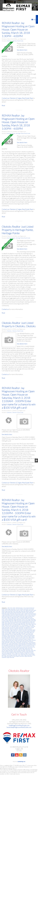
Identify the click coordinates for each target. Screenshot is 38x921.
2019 (11, 608)
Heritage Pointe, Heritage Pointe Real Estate (18, 133)
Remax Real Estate (22, 643)
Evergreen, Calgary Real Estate (19, 624)
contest (6, 619)
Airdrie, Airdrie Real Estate (10, 610)
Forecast (3, 626)
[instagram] (25, 755)
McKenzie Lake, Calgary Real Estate (19, 633)
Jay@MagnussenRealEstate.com (19, 725)
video (19, 655)
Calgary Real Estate (6, 614)
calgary (22, 613)
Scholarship (4, 649)
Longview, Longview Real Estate (28, 631)
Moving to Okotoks (19, 635)
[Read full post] (9, 48)
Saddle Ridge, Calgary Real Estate (25, 648)
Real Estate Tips (5, 643)
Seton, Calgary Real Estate (12, 649)
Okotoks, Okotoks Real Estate (15, 41)
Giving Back (27, 626)
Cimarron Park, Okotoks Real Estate (9, 618)
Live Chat (20, 631)
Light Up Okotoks (13, 631)
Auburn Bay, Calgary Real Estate (19, 611)
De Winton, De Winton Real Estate (24, 620)
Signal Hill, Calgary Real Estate (24, 649)
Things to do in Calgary (29, 652)
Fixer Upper (31, 625)
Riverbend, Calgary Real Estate (20, 644)
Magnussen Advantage (6, 632)
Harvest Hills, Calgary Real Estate (16, 627)
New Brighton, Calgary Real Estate (8, 636)
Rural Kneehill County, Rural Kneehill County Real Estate (16, 647)
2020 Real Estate (19, 608)
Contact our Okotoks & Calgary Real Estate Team (17, 98)
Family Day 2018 (15, 625)
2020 (14, 608)
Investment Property (28, 628)
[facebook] (13, 755)
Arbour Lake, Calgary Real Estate (26, 610)
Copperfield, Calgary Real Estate (14, 619)
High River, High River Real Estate (16, 628)
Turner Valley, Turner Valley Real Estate (20, 654)
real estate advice (24, 642)
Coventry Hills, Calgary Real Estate (28, 619)
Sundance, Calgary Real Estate (27, 651)
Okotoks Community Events (16, 637)
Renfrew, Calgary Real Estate (7, 644)
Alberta (18, 610)
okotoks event (25, 637)
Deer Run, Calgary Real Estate (16, 621)
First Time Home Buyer (24, 625)
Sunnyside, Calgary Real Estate (8, 652)
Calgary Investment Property (30, 613)
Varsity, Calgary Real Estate (12, 655)
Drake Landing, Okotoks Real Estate (23, 622)
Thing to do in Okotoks (19, 652)
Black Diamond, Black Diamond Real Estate (13, 612)
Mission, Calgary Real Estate (27, 634)
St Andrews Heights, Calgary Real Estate (13, 651)
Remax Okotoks (15, 643)
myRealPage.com (21, 761)
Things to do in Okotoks (7, 654)
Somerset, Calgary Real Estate (19, 650)
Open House (12, 641)
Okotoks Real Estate (10, 640)
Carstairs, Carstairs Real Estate (29, 614)
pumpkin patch (13, 642)
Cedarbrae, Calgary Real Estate (18, 616)
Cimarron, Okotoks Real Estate (23, 618)
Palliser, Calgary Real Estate (21, 641)
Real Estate (19, 642)
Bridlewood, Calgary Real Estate (8, 613)
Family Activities (8, 625)
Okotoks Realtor (28, 640)
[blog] (21, 755)
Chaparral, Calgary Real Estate (13, 617)
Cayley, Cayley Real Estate (7, 616)
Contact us (5, 309)
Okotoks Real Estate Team (19, 640)
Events (11, 624)
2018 (8, 608)
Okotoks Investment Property (21, 639)
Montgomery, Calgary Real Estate (8, 635)
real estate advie (32, 642)
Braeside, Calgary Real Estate (27, 612)
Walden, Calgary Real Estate (26, 655)
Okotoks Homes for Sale (9, 639)
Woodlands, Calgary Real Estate (8, 657)
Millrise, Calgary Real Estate (15, 634)
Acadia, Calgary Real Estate (10, 609)
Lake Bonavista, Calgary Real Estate (25, 629)
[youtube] (17, 755)
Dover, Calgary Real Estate (10, 622)
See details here (22, 50)
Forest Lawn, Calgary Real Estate (12, 626)
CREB (15, 620)
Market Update (8, 633)
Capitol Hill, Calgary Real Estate (16, 614)
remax (10, 643)
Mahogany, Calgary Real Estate (17, 632)
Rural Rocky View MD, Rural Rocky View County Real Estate (18, 647)
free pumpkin (22, 626)
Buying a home (18, 613)
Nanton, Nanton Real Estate (29, 635)
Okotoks (8, 637)
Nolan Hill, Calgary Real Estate (22, 636)
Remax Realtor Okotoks (31, 643)
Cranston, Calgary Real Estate (8, 620)
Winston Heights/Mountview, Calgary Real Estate (22, 656)
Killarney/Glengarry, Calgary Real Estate (10, 629)
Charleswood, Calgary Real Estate (25, 617)
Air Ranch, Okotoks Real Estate (22, 609)
